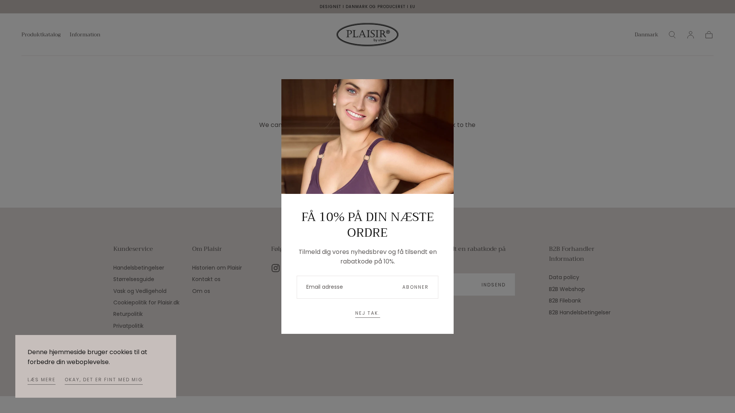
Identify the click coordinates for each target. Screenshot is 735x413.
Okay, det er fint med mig (104, 379)
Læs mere (42, 379)
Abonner (415, 287)
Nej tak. (367, 313)
